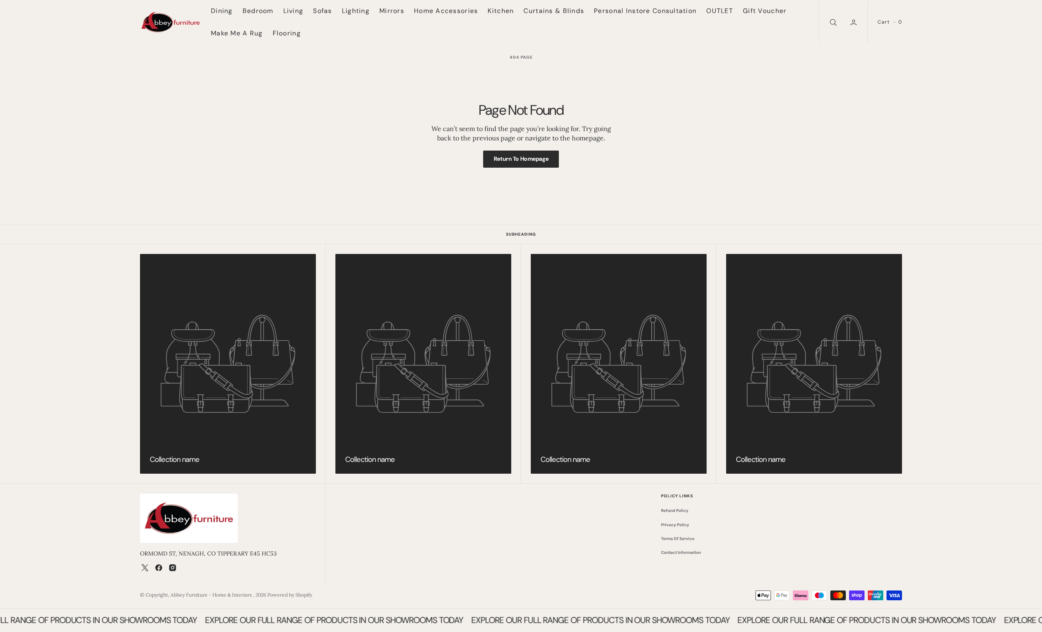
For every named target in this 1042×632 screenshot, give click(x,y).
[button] (854, 22)
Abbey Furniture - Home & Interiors (212, 595)
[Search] (832, 22)
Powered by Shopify (289, 595)
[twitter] (145, 568)
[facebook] (159, 568)
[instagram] (172, 568)
